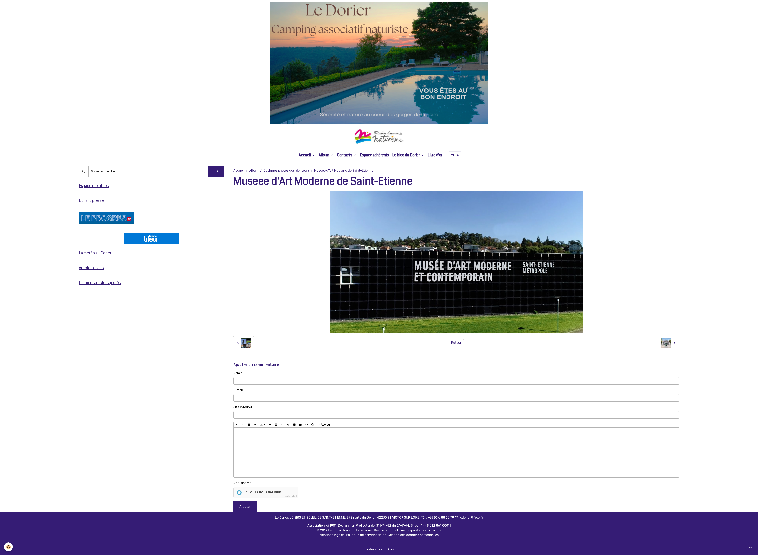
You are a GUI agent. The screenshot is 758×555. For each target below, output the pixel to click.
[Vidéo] (300, 425)
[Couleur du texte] (262, 425)
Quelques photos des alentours (286, 170)
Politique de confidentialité (366, 535)
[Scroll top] (750, 547)
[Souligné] (249, 425)
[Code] (306, 425)
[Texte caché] (288, 425)
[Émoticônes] (313, 425)
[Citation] (270, 425)
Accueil (305, 155)
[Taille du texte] (255, 425)
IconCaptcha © (291, 496)
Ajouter (245, 507)
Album (324, 155)
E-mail (238, 390)
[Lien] (282, 425)
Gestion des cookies (379, 549)
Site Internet (242, 407)
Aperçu (325, 424)
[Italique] (243, 425)
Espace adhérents (374, 155)
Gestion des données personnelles (413, 535)
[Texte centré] (276, 425)
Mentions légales (332, 535)
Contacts (345, 155)
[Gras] (237, 425)
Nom (236, 373)
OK (216, 171)
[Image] (294, 425)
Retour (456, 343)
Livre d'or (435, 155)
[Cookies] (8, 546)
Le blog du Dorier (406, 155)
